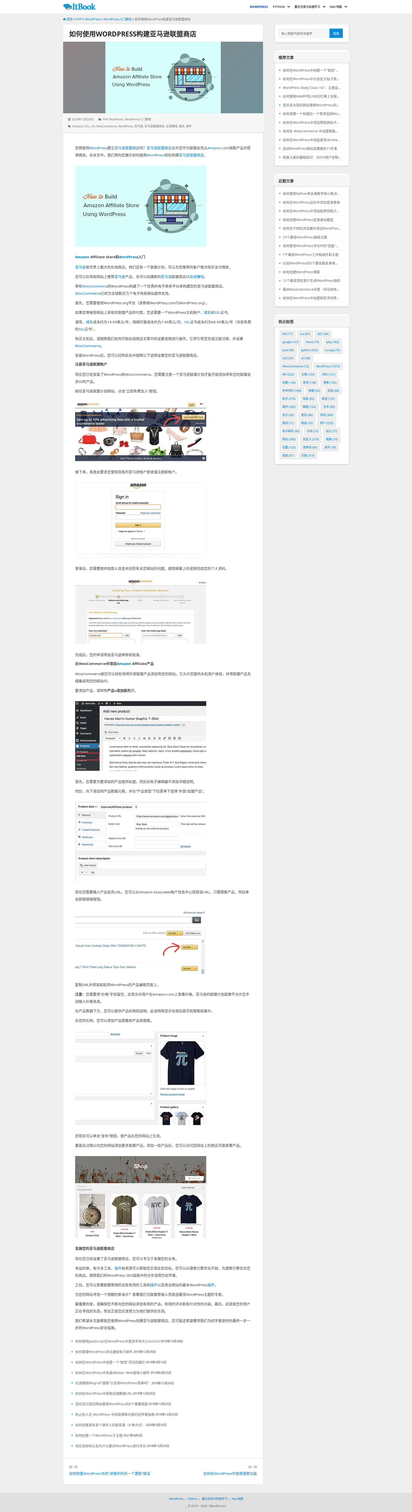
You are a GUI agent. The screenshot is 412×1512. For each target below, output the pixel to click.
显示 (288, 415)
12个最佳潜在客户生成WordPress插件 (311, 280)
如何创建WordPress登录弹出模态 (308, 220)
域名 (182, 126)
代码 (328, 374)
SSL (87, 126)
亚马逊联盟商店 (154, 126)
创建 (289, 383)
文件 (329, 407)
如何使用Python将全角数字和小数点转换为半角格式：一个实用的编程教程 (312, 193)
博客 (330, 383)
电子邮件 (291, 431)
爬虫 (307, 423)
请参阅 (310, 447)
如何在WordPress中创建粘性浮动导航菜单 (312, 298)
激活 (288, 423)
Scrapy (332, 350)
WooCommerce (106, 126)
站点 (331, 431)
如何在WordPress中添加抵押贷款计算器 (312, 211)
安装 (333, 391)
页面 (307, 455)
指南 (308, 399)
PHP (79, 19)
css (305, 334)
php (332, 342)
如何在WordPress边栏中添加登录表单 (311, 202)
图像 (314, 391)
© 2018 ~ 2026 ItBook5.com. (207, 1506)
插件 (189, 126)
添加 (326, 415)
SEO (288, 358)
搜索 (336, 33)
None (312, 342)
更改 (307, 415)
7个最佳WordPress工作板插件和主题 (311, 254)
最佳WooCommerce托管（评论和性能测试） (312, 289)
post (288, 350)
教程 (309, 407)
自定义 (311, 439)
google (290, 342)
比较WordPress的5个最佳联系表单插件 (312, 263)
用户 (326, 423)
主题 (308, 374)
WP (288, 374)
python (309, 350)
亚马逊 (138, 126)
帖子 (289, 399)
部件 (330, 447)
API (287, 334)
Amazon (77, 126)
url (93, 126)
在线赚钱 (171, 126)
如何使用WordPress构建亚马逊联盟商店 (132, 33)
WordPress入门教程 (118, 19)
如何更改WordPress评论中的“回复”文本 (312, 246)
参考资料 (291, 391)
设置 (289, 447)
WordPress (93, 19)
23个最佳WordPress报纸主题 (305, 237)
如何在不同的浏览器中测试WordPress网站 (312, 228)
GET (323, 334)
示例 (313, 431)
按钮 (328, 399)
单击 (309, 383)
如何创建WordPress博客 (301, 272)
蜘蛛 (332, 439)
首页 (69, 19)
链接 (288, 455)
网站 (289, 439)
